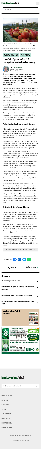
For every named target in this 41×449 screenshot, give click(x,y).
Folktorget (7, 418)
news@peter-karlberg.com (17, 69)
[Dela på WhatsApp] (29, 259)
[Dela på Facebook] (15, 259)
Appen (4, 409)
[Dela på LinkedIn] (19, 259)
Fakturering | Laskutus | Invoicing (20, 435)
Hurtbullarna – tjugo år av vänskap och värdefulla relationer (18, 288)
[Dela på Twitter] (24, 259)
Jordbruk (9, 55)
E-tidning (5, 405)
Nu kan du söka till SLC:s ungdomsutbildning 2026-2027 (18, 303)
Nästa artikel (30, 267)
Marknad (25, 55)
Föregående (10, 268)
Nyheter (5, 400)
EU (17, 55)
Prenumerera (7, 423)
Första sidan (7, 395)
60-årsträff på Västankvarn (11, 281)
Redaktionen (7, 427)
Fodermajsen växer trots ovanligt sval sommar (17, 295)
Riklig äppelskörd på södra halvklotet (23, 249)
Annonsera (6, 414)
